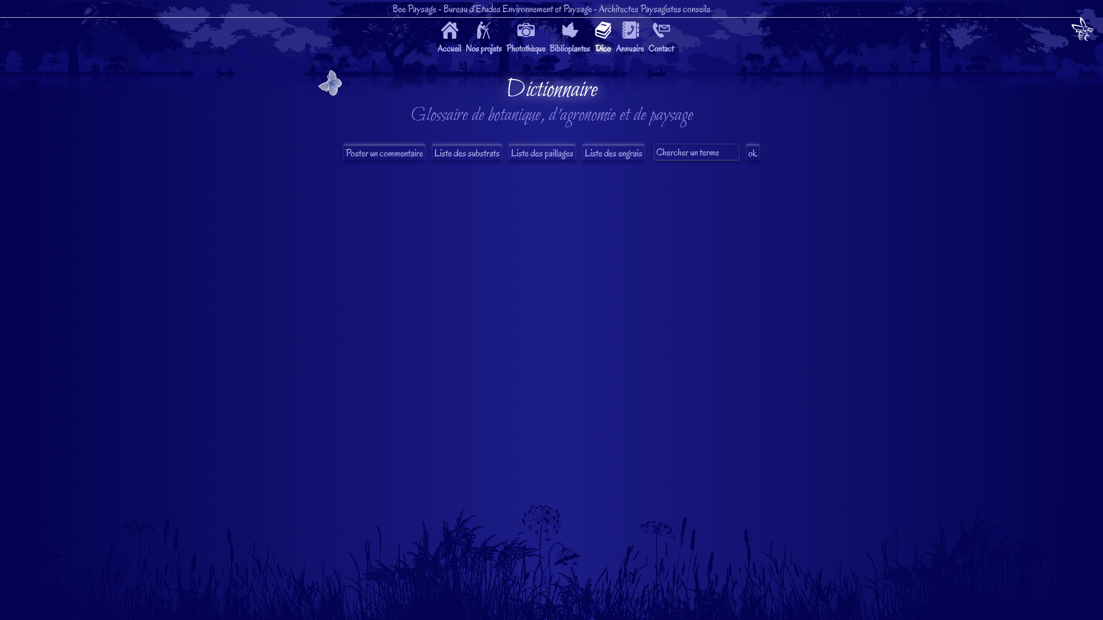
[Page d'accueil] (1082, 30)
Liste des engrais (613, 153)
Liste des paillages (542, 153)
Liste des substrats (467, 153)
